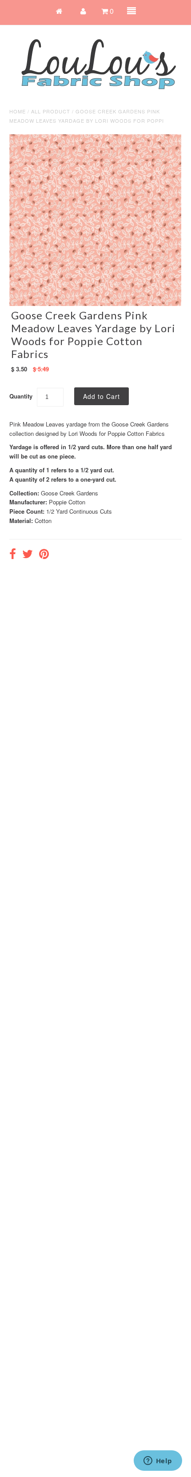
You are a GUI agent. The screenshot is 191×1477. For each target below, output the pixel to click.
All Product (50, 111)
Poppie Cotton (67, 502)
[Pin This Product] (44, 555)
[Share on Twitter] (27, 555)
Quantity (20, 396)
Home (17, 111)
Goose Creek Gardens (69, 493)
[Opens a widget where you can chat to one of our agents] (157, 1461)
